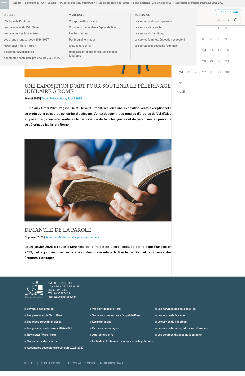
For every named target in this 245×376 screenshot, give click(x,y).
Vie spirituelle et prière (83, 21)
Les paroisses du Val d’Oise (21, 27)
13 (204, 50)
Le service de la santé (148, 27)
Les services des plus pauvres (153, 21)
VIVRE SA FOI (77, 14)
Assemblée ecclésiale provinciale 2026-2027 (32, 57)
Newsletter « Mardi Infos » (20, 45)
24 (181, 72)
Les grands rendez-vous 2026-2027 (26, 39)
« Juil (181, 91)
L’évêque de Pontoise (17, 21)
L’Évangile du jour (34, 3)
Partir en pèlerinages (82, 39)
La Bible (52, 3)
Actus (45, 98)
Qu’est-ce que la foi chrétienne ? (77, 3)
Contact (30, 363)
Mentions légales (112, 363)
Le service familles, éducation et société (160, 39)
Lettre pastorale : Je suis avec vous (152, 3)
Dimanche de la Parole (57, 230)
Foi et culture (58, 98)
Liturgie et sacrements (85, 237)
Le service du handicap (149, 33)
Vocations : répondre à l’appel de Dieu (93, 27)
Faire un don (228, 12)
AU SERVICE (142, 14)
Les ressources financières (21, 33)
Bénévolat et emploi (80, 363)
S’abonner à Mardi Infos (19, 51)
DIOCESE (9, 14)
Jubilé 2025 (74, 98)
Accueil (17, 3)
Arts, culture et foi (80, 45)
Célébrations (62, 237)
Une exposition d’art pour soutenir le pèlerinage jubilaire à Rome (97, 88)
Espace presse (51, 363)
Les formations (78, 33)
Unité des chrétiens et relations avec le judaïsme (93, 53)
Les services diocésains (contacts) (157, 45)
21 (212, 61)
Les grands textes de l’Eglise (114, 3)
